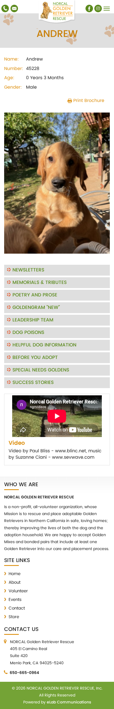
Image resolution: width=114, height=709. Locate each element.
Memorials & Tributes (39, 282)
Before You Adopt (35, 357)
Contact (17, 608)
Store (14, 616)
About (14, 582)
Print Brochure (88, 100)
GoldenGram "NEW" (36, 307)
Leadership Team (32, 320)
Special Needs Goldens (40, 370)
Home (14, 573)
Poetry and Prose (34, 295)
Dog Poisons (28, 332)
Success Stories (33, 382)
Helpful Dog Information (44, 345)
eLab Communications (69, 702)
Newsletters (28, 270)
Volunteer (18, 591)
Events (15, 599)
